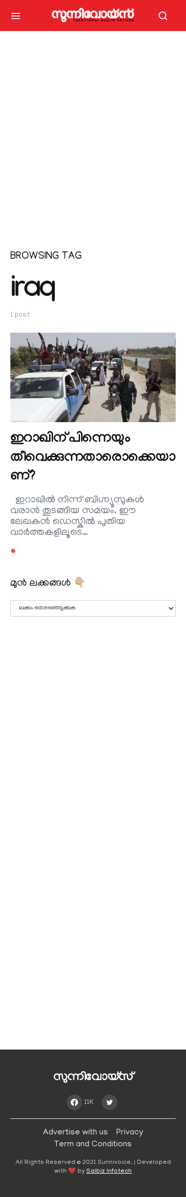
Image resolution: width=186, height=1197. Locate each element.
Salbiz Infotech (109, 1171)
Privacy (129, 1133)
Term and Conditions (93, 1144)
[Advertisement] (93, 145)
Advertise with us (75, 1133)
